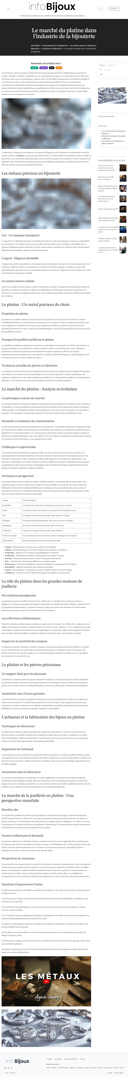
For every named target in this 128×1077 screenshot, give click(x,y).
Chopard (115, 1067)
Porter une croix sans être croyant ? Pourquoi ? (106, 178)
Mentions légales (118, 1073)
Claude (59, 67)
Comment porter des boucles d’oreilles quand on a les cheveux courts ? (108, 250)
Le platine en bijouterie (51, 49)
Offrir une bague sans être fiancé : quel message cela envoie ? (108, 219)
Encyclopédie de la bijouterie (55, 46)
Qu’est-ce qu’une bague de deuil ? (108, 209)
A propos (109, 1073)
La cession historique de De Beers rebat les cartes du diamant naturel (106, 199)
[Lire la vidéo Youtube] (46, 981)
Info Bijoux (35, 46)
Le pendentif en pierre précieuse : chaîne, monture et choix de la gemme (108, 229)
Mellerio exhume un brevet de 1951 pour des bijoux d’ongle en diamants (108, 188)
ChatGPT (34, 67)
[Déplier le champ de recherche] (100, 8)
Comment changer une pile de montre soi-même (107, 240)
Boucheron (81, 1067)
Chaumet (93, 1067)
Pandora (106, 1067)
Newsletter (114, 8)
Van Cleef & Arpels (63, 1067)
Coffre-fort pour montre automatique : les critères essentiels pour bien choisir (106, 168)
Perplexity (44, 67)
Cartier (48, 1067)
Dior (110, 1067)
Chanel (121, 1067)
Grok (51, 67)
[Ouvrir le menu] (8, 9)
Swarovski (99, 1067)
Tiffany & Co (72, 1067)
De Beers (53, 1067)
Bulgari (87, 1067)
